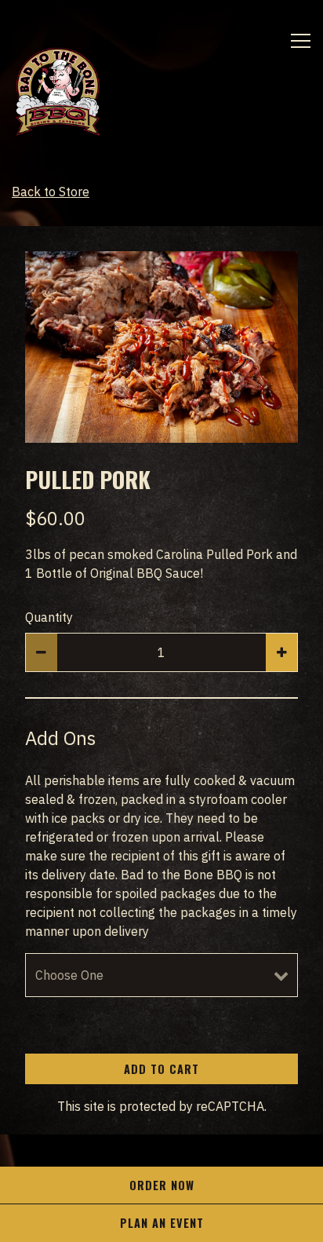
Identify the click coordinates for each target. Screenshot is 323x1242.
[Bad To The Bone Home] (70, 91)
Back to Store (50, 191)
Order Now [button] (161, 1185)
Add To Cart (161, 1069)
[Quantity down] (41, 652)
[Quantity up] (281, 652)
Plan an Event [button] (162, 1223)
